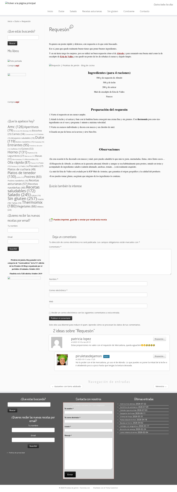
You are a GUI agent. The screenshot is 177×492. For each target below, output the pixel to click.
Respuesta (159, 339)
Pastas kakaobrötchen (112, 194)
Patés (25, 166)
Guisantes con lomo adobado (66, 386)
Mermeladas (18, 159)
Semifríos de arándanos (63, 194)
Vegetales (27, 206)
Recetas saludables (24, 189)
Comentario (55, 246)
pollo (20, 177)
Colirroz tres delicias (127, 404)
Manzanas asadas (128, 202)
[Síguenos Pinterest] (57, 4)
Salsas (36, 195)
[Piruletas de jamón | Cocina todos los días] (20, 3)
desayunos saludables (23, 138)
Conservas (31, 134)
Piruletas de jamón (72, 488)
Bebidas (27, 131)
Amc (16, 126)
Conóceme (128, 11)
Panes (35, 163)
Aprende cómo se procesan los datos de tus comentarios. (114, 324)
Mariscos (29, 156)
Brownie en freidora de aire (65, 210)
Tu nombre (13, 226)
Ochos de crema (107, 202)
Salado (73, 11)
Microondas (31, 159)
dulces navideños (25, 142)
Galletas (16, 149)
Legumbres (16, 155)
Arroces (18, 131)
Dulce (61, 11)
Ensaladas (39, 142)
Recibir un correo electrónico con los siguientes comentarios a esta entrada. (85, 312)
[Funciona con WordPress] (91, 487)
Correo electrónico (58, 290)
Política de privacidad (17, 453)
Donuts (143, 202)
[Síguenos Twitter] (61, 4)
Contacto (144, 11)
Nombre (53, 279)
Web (51, 301)
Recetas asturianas (92, 11)
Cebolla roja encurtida (128, 410)
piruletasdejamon (89, 356)
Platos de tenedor (22, 174)
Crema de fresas (88, 194)
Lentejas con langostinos (129, 426)
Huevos (32, 153)
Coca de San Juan (60, 202)
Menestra (161, 386)
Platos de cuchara (21, 169)
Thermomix (25, 204)
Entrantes (18, 145)
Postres (32, 176)
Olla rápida (19, 162)
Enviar (70, 474)
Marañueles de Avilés (84, 202)
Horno (17, 152)
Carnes (18, 134)
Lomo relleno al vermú (128, 432)
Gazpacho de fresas (127, 413)
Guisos (27, 148)
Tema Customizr (112, 488)
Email (10, 237)
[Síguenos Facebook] (50, 4)
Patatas (15, 166)
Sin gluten (112, 11)
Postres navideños (18, 180)
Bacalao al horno (126, 423)
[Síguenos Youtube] (65, 4)
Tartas (16, 203)
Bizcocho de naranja (138, 194)
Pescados (36, 166)
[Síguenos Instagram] (54, 4)
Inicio (50, 11)
